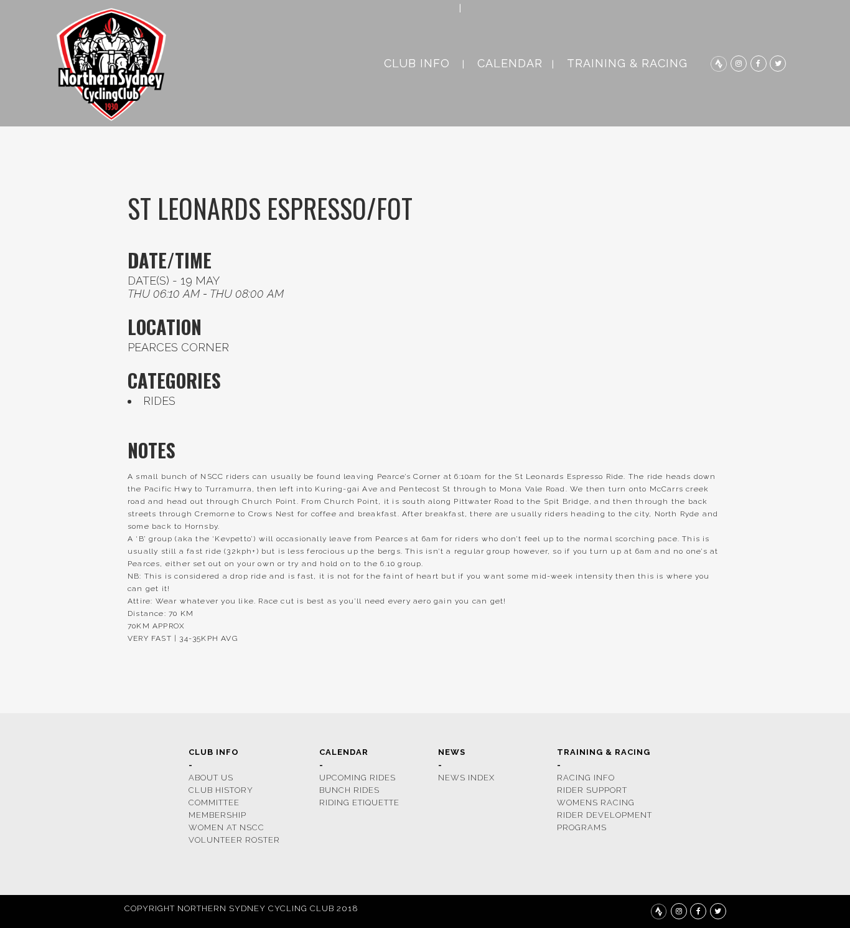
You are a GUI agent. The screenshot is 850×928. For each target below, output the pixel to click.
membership (217, 815)
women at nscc (226, 827)
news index (466, 777)
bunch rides (349, 790)
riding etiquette (359, 802)
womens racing (596, 802)
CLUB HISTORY (221, 790)
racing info (586, 777)
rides (159, 400)
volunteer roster (234, 840)
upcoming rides (357, 777)
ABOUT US (211, 777)
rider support (592, 790)
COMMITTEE (214, 802)
